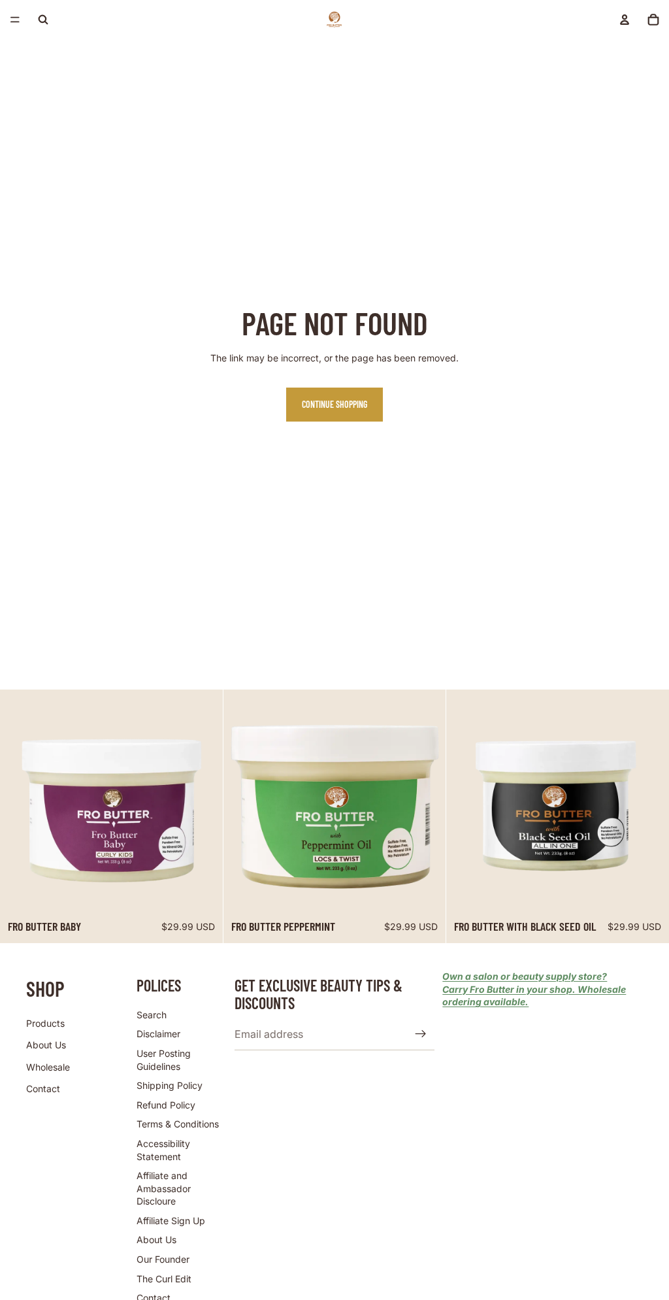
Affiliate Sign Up (171, 1220)
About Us (46, 1044)
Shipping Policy (170, 1085)
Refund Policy (166, 1104)
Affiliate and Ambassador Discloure (164, 1188)
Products (45, 1023)
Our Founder (163, 1259)
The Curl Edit (164, 1278)
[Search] (43, 19)
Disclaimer (158, 1034)
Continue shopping (334, 404)
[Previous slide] (19, 800)
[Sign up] (420, 1034)
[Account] (624, 19)
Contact (43, 1089)
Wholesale (48, 1067)
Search (152, 1014)
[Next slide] (203, 800)
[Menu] (15, 20)
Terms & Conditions (178, 1124)
